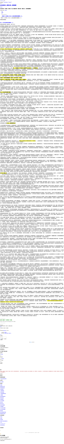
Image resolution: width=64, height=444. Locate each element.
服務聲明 (38, 432)
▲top (0, 334)
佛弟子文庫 (1, 403)
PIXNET (27, 432)
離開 (3, 440)
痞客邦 (4, 330)
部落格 (2, 12)
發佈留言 (1, 339)
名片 (2, 13)
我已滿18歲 (2, 440)
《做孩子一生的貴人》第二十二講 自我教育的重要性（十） (12, 16)
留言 (5, 330)
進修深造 (5, 332)
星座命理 (6, 10)
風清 (0, 326)
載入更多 (1, 335)
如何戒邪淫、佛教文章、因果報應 (8, 5)
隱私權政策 (36, 432)
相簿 (2, 11)
